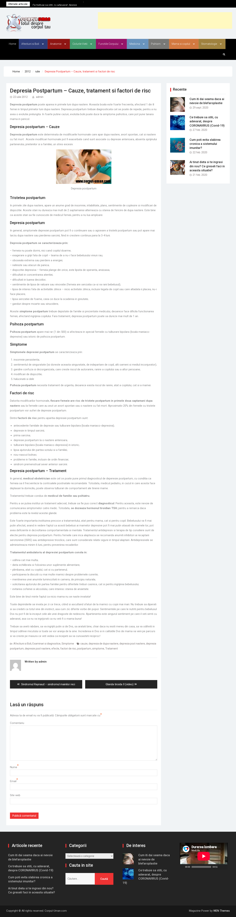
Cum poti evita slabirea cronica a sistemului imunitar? (205, 144)
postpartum (84, 648)
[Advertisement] (165, 20)
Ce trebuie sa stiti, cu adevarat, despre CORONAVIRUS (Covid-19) (207, 121)
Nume (13, 767)
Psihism (156, 43)
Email (13, 781)
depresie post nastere (37, 648)
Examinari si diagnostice (46, 643)
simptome (98, 648)
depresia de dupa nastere (103, 643)
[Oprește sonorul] (220, 866)
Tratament (111, 648)
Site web (15, 795)
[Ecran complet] (225, 866)
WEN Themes (221, 910)
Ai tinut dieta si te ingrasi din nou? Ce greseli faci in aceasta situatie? (207, 166)
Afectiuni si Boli (30, 43)
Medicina (134, 43)
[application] (204, 856)
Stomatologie (209, 43)
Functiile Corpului (108, 43)
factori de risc (68, 648)
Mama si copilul (181, 43)
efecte (55, 648)
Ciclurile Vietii (79, 43)
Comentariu (17, 723)
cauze (84, 643)
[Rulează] (182, 866)
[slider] (201, 867)
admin (39, 96)
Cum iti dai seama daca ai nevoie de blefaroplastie (154, 859)
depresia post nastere (132, 643)
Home (12, 43)
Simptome (68, 643)
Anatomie (55, 43)
